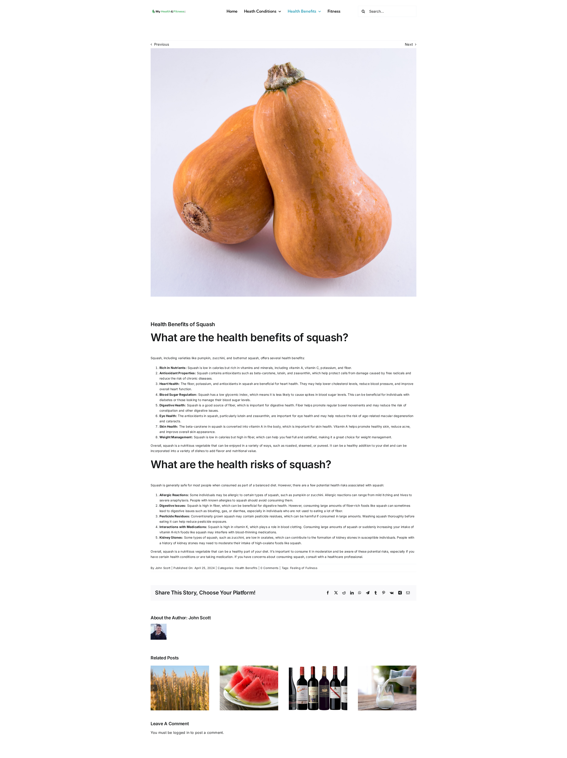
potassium (328, 368)
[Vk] (392, 593)
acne (406, 426)
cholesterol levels (344, 384)
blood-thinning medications (255, 532)
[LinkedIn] (352, 593)
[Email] (408, 593)
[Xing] (400, 593)
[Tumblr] (376, 593)
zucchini (218, 358)
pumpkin (204, 358)
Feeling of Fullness (303, 568)
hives (404, 495)
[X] (336, 593)
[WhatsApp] (359, 593)
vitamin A (296, 368)
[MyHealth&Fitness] (169, 9)
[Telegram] (368, 593)
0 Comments (269, 568)
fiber (347, 368)
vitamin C (312, 368)
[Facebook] (328, 593)
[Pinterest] (384, 593)
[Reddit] (344, 593)
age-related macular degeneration (388, 416)
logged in (181, 732)
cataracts (173, 421)
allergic (233, 495)
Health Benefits (246, 568)
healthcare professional (345, 557)
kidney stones (346, 537)
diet (386, 445)
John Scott (162, 568)
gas (224, 511)
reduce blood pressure (376, 384)
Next (409, 44)
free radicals (395, 373)
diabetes (166, 400)
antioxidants (231, 373)
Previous (161, 44)
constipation (168, 410)
